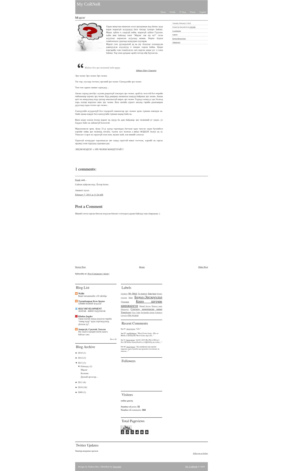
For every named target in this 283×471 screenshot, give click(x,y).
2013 (80, 362)
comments (136, 409)
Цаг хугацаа (133, 315)
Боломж (84, 373)
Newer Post (80, 267)
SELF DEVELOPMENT (90, 308)
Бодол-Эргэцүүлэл (179, 38)
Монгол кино (157, 306)
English (203, 12)
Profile (172, 12)
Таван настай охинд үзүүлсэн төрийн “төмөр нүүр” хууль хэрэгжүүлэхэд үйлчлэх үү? (95, 321)
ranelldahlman (131, 333)
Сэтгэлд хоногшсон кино (146, 309)
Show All (113, 339)
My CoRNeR (88, 4)
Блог (131, 297)
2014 (80, 357)
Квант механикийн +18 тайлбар (92, 295)
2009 (80, 392)
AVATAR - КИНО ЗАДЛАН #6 (91, 311)
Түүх (134, 312)
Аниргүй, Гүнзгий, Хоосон (92, 329)
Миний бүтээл (144, 306)
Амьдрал (152, 293)
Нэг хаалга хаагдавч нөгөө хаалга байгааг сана (93, 333)
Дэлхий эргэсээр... (89, 376)
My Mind (132, 293)
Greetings (124, 293)
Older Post (203, 267)
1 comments (176, 31)
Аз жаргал (142, 293)
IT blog (183, 12)
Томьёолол (176, 42)
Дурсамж (125, 302)
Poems (192, 12)
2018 (80, 352)
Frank (77, 179)
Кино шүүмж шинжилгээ (141, 303)
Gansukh (117, 466)
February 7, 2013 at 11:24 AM (89, 194)
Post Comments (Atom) (98, 273)
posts (133, 406)
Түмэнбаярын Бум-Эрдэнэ (91, 301)
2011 (80, 382)
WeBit (81, 293)
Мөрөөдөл (125, 309)
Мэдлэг (80, 17)
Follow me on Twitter (200, 453)
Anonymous (130, 329)
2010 (80, 387)
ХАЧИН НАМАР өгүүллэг (90, 303)
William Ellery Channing (146, 71)
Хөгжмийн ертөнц (147, 312)
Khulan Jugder (85, 316)
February (85, 366)
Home (163, 12)
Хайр (138, 312)
